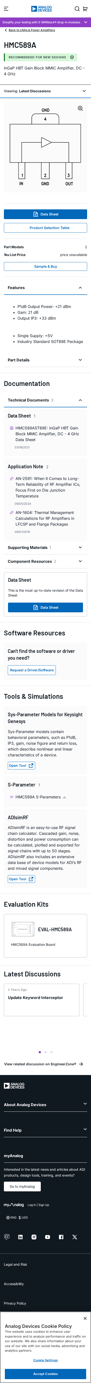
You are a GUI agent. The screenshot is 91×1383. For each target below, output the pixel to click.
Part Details (19, 360)
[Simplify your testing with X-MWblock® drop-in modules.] (45, 22)
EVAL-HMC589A (55, 929)
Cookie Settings (45, 1360)
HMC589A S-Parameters (39, 796)
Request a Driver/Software (32, 670)
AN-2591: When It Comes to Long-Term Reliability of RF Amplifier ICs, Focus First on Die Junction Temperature (48, 487)
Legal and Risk (15, 1264)
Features (16, 287)
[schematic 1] (45, 147)
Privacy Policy (15, 1303)
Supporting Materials (29, 547)
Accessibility (14, 1284)
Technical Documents (30, 400)
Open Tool (17, 765)
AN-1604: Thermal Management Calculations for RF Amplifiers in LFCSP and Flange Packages (45, 518)
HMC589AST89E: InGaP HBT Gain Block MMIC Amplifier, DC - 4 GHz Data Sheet (47, 434)
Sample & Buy (45, 266)
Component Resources (32, 561)
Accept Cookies (45, 1374)
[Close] (85, 1318)
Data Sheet (49, 214)
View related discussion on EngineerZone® (40, 1064)
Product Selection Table (49, 228)
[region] (45, 1347)
